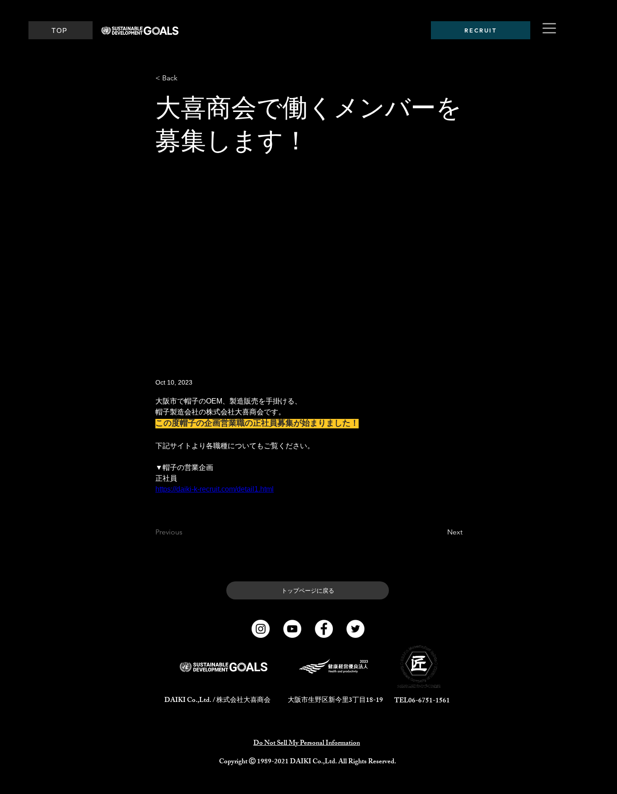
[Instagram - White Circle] (261, 629)
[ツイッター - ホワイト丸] (355, 629)
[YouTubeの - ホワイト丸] (292, 629)
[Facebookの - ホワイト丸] (324, 629)
